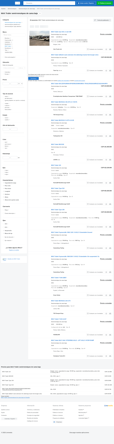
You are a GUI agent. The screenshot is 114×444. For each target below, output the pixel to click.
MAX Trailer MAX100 (57, 144)
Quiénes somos (5, 409)
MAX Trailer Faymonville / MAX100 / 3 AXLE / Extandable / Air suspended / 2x (75, 256)
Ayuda (3, 412)
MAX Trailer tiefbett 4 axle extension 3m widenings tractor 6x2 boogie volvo (74, 55)
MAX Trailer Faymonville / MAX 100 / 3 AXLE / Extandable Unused (71, 232)
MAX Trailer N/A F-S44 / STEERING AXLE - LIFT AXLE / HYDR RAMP (72, 340)
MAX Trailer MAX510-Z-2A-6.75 (60, 300)
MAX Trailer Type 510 (57, 188)
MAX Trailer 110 (56, 165)
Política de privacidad (32, 412)
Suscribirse (33, 78)
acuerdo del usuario (79, 80)
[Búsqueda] (25, 3)
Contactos (4, 415)
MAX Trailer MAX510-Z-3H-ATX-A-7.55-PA (64, 102)
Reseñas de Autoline (32, 418)
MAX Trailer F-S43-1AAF (58, 319)
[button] (106, 49)
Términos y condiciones (33, 409)
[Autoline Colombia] (7, 3)
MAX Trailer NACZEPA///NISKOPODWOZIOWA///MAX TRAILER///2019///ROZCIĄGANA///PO (79, 83)
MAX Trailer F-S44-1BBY (59, 277)
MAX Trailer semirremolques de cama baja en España (15, 397)
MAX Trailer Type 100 (57, 209)
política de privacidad (63, 80)
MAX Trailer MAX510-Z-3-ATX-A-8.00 (62, 120)
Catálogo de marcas (32, 421)
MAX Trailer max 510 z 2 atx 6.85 (61, 32)
